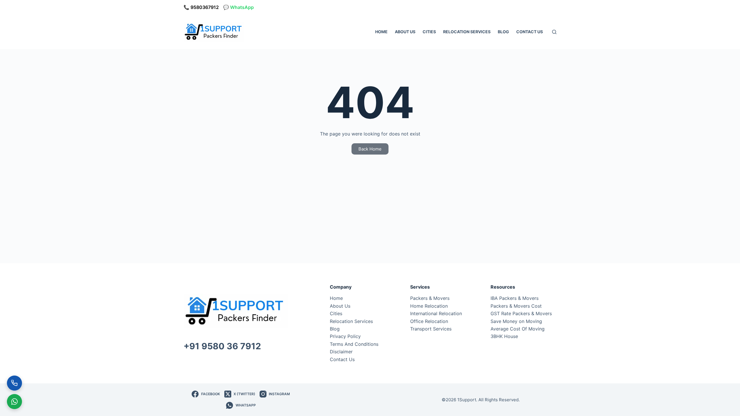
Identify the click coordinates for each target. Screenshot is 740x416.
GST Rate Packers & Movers (521, 313)
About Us (405, 31)
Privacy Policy (345, 336)
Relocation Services (467, 31)
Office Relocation (429, 321)
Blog (503, 31)
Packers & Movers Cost (516, 306)
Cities (429, 31)
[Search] (554, 32)
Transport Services (431, 329)
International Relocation (436, 313)
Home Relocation (429, 306)
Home (381, 31)
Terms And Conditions (354, 344)
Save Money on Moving (516, 321)
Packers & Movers (429, 298)
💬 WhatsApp (238, 7)
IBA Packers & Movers (515, 298)
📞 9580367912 (201, 7)
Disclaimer (341, 351)
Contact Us (529, 31)
